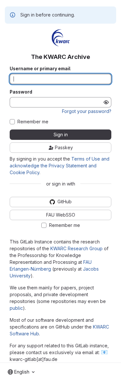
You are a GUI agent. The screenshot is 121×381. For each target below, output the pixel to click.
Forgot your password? (86, 111)
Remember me (32, 121)
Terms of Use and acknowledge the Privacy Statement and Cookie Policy (59, 165)
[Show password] (106, 102)
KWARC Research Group (76, 248)
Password (21, 92)
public (16, 308)
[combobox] (21, 372)
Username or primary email (40, 68)
